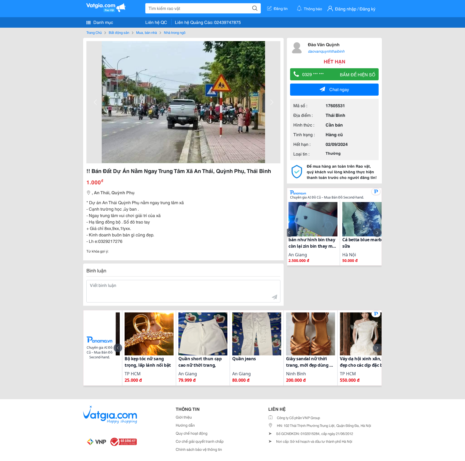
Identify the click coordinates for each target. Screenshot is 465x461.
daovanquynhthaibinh (326, 51)
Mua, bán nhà (146, 32)
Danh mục (102, 22)
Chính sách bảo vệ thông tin (199, 449)
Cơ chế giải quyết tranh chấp (200, 441)
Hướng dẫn (185, 425)
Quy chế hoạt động (191, 433)
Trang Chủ (94, 32)
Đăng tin (281, 8)
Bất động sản (119, 32)
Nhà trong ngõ (174, 32)
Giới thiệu (184, 417)
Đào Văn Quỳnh (324, 44)
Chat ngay (339, 89)
